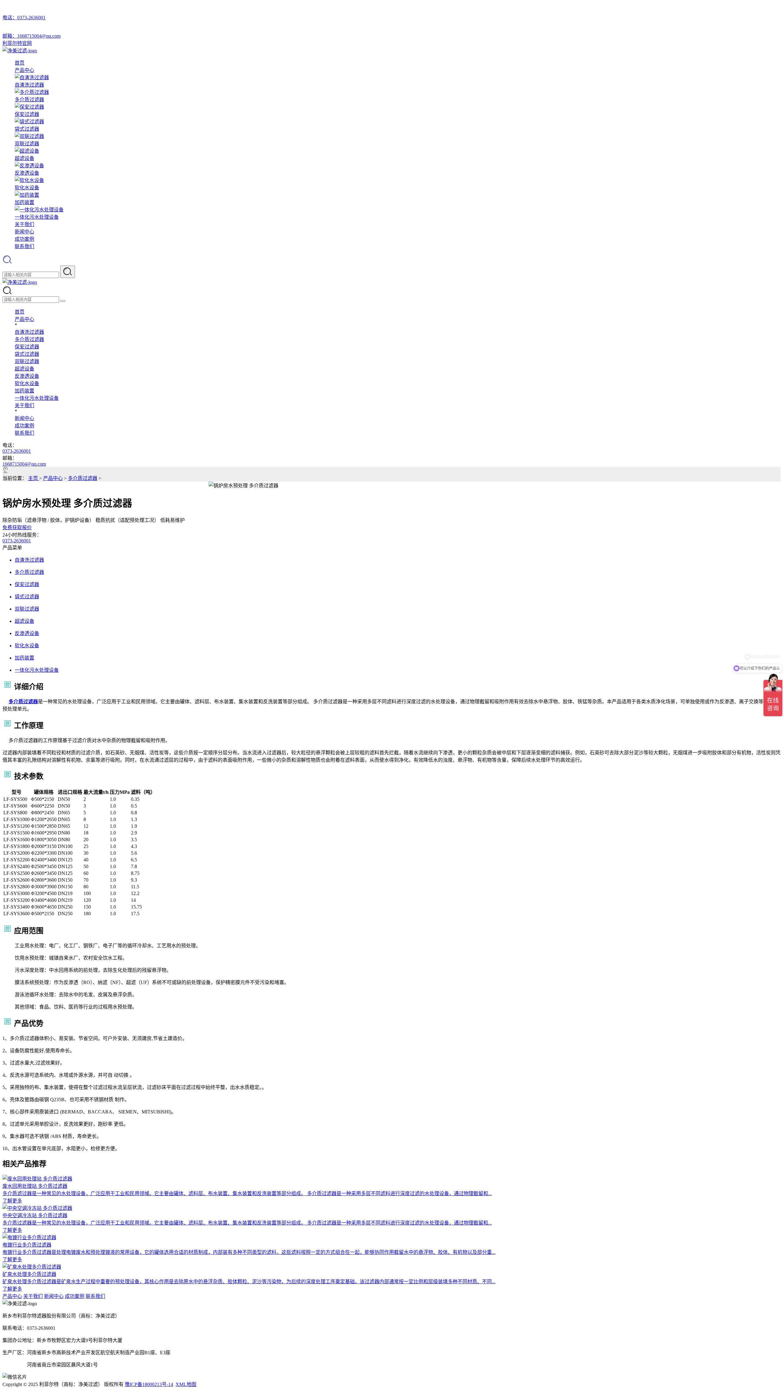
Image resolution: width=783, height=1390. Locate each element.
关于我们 (24, 224)
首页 (19, 62)
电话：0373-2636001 (24, 17)
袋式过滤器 (27, 354)
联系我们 (24, 246)
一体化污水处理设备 (37, 398)
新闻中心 (24, 231)
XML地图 (186, 1384)
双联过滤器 (27, 361)
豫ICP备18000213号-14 (149, 1384)
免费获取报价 (17, 527)
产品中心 (24, 70)
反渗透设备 (27, 376)
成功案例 (24, 239)
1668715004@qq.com (24, 463)
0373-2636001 (16, 451)
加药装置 (24, 390)
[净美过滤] (19, 50)
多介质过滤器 (29, 339)
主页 (33, 478)
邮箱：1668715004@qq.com (31, 36)
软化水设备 (27, 383)
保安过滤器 (27, 346)
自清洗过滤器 (29, 332)
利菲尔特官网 (17, 43)
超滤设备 (24, 368)
